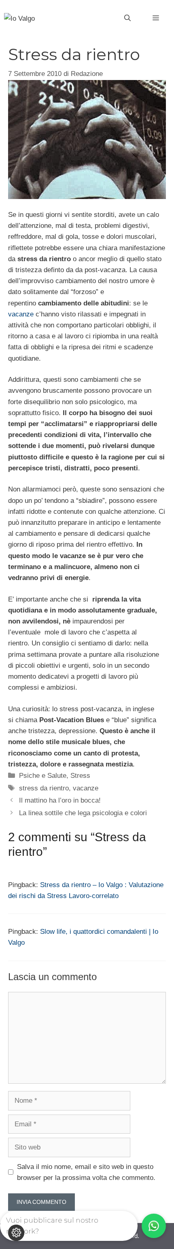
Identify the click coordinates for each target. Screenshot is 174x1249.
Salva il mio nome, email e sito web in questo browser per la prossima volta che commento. (86, 1172)
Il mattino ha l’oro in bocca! (60, 800)
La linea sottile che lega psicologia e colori (83, 813)
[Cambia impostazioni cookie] (16, 1233)
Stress (80, 775)
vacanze (21, 314)
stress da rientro (44, 788)
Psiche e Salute (42, 775)
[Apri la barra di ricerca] (127, 18)
